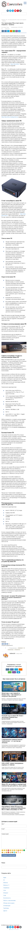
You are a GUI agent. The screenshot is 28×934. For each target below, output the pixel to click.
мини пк (18, 649)
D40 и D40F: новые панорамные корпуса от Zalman (12, 764)
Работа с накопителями (9, 900)
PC (2, 28)
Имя (2, 824)
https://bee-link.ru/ (15, 64)
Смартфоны (6, 887)
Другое (5, 910)
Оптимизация (6, 905)
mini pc (20, 648)
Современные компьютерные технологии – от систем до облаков (12, 741)
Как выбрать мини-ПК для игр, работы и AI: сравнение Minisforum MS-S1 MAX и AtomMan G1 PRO (14, 808)
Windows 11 (6, 885)
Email (3, 829)
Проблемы (6, 908)
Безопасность (7, 898)
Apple (4, 877)
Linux (4, 890)
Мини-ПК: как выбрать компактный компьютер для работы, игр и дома (14, 785)
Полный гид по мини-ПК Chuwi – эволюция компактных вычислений (13, 717)
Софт (4, 895)
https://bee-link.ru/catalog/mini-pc (9, 117)
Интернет (5, 893)
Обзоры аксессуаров (8, 903)
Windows (5, 882)
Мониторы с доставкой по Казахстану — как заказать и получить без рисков (11, 694)
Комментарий (5, 834)
